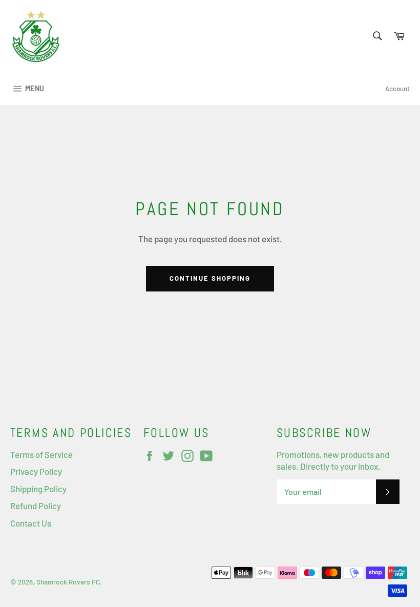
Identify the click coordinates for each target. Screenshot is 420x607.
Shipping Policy (38, 489)
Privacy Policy (36, 471)
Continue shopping (210, 278)
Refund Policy (35, 505)
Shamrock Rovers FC (68, 581)
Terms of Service (41, 454)
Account (397, 89)
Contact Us (30, 523)
